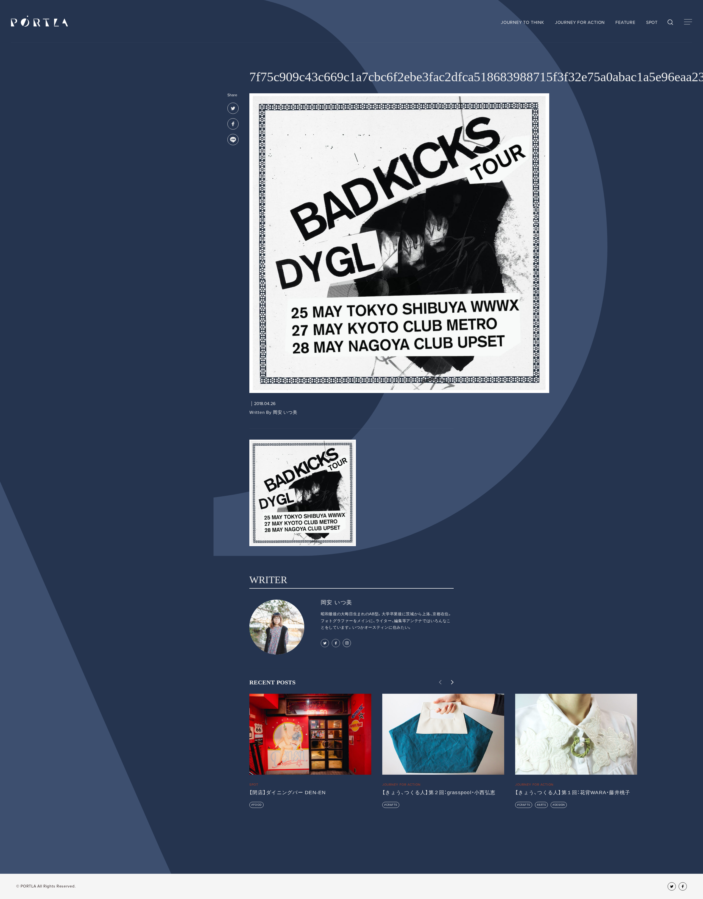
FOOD (257, 805)
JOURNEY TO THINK (522, 22)
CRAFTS (391, 805)
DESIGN (559, 805)
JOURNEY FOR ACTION (580, 22)
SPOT (652, 22)
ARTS (542, 805)
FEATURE (625, 22)
